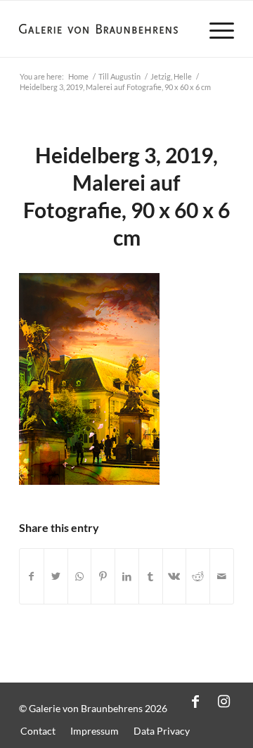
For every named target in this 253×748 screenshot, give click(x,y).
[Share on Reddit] (197, 576)
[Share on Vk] (174, 576)
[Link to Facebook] (195, 700)
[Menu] (214, 29)
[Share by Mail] (221, 576)
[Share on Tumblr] (150, 576)
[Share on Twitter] (55, 576)
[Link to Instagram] (223, 700)
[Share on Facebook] (32, 576)
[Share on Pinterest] (103, 576)
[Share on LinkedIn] (126, 576)
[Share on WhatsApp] (79, 576)
